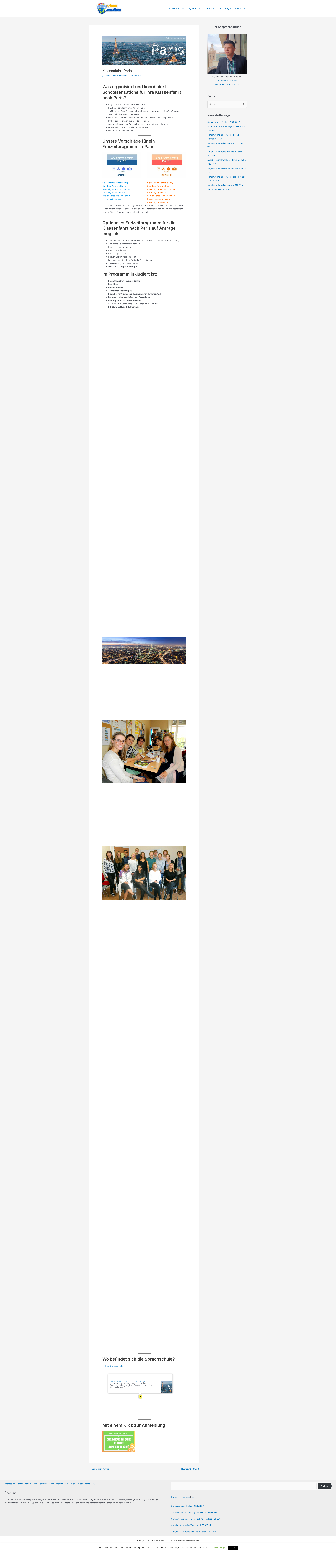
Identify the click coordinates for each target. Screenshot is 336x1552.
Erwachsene (212, 9)
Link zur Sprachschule (112, 1366)
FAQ (93, 1484)
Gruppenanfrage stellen (227, 80)
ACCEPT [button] (233, 1548)
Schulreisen (44, 1484)
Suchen (324, 1486)
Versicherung (31, 1484)
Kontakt (238, 9)
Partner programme (180, 1497)
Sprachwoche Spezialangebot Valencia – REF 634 (194, 1512)
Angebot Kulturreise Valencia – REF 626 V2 (191, 1525)
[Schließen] (169, 1377)
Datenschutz (57, 1484)
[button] (182, 9)
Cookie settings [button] (217, 1547)
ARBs (67, 1484)
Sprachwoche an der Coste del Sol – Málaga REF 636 (195, 1519)
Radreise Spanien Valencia (219, 189)
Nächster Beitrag (190, 1469)
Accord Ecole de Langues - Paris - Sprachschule (127, 1381)
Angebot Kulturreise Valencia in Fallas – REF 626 (193, 1531)
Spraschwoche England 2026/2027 (223, 122)
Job (193, 1497)
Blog (227, 9)
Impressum (10, 1484)
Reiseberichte (83, 1484)
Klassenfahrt (175, 9)
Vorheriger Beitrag (99, 1469)
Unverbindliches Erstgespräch (227, 84)
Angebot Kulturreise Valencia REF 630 (225, 185)
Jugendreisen (194, 9)
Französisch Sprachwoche (116, 75)
